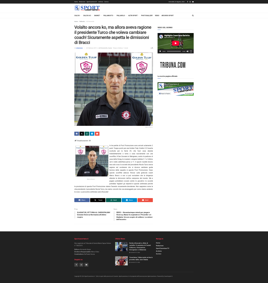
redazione (79, 48)
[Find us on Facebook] (187, 2)
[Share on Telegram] (92, 134)
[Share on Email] (97, 134)
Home (76, 2)
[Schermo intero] (191, 51)
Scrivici (106, 2)
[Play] (160, 51)
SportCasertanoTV (92, 2)
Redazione (82, 2)
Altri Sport (133, 15)
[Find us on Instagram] (190, 2)
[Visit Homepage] (87, 8)
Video (157, 15)
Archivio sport (168, 15)
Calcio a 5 (87, 15)
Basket (97, 15)
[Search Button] (193, 15)
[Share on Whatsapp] (87, 134)
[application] (176, 43)
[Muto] (188, 51)
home (110, 48)
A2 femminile (90, 21)
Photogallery (147, 15)
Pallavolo (121, 15)
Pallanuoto (108, 15)
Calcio (77, 15)
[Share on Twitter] (81, 134)
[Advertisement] (175, 111)
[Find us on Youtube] (193, 2)
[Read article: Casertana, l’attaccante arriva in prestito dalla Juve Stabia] (121, 260)
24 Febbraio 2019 (91, 48)
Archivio (100, 2)
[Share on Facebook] (76, 134)
